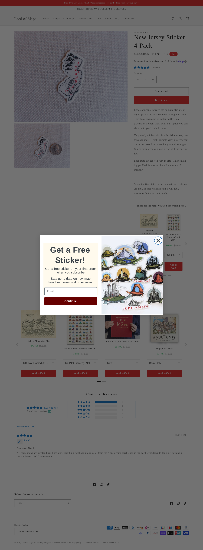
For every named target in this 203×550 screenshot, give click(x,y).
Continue (70, 301)
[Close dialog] (158, 240)
